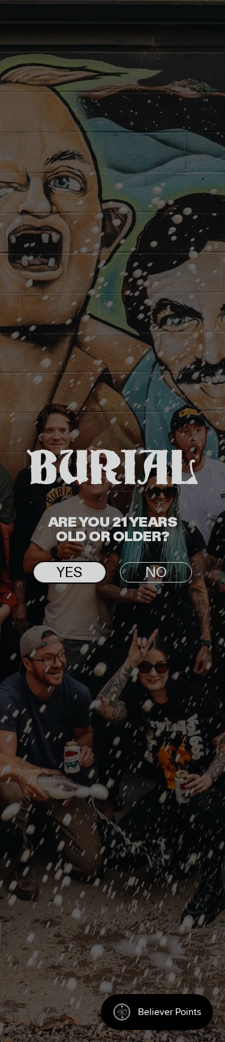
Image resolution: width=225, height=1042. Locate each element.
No (156, 572)
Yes (69, 572)
